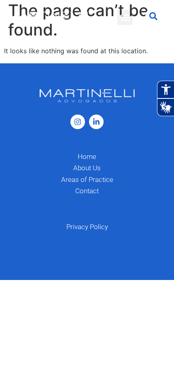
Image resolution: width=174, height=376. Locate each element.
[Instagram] (77, 122)
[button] (125, 17)
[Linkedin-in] (96, 122)
